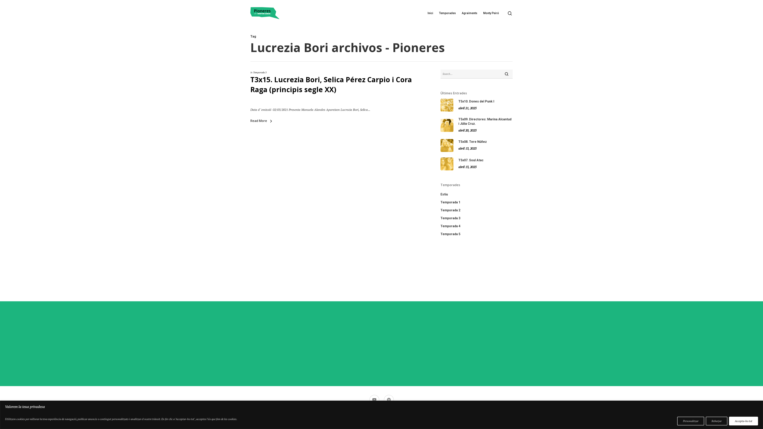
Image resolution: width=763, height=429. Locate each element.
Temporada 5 (450, 234)
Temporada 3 (259, 72)
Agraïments (469, 13)
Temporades (447, 13)
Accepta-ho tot (743, 421)
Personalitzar (690, 421)
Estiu (444, 194)
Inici (430, 13)
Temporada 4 (450, 226)
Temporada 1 (450, 202)
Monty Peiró (491, 13)
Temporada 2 (450, 210)
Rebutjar (717, 421)
